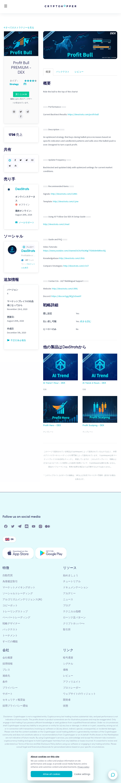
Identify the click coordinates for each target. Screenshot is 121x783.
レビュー (79, 72)
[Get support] (113, 775)
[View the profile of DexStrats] (9, 189)
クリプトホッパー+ (73, 623)
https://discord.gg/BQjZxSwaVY (66, 296)
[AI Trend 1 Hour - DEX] (60, 367)
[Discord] (26, 527)
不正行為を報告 (18, 340)
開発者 (67, 700)
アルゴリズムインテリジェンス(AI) (22, 599)
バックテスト (62, 72)
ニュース (68, 599)
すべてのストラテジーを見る (19, 27)
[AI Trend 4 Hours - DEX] (100, 367)
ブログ (67, 605)
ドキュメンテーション (75, 587)
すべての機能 (10, 641)
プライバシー (10, 688)
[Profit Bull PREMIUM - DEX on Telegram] (27, 111)
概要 (48, 72)
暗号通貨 (68, 658)
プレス (6, 670)
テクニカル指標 (72, 611)
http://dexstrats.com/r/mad (56, 224)
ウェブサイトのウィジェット (79, 694)
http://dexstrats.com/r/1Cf (76, 265)
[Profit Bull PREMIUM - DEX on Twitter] (20, 111)
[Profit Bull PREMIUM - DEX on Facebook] (20, 116)
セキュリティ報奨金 (14, 700)
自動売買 (8, 575)
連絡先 (6, 676)
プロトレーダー (72, 688)
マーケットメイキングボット (19, 587)
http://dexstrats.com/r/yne (65, 201)
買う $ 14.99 (21, 94)
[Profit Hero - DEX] (60, 410)
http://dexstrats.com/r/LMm (64, 193)
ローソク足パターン (74, 617)
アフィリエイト (72, 682)
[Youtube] (33, 527)
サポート (8, 694)
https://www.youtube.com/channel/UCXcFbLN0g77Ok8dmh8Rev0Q (74, 250)
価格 (65, 670)
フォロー (30, 247)
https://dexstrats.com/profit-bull (83, 114)
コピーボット (10, 605)
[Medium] (47, 527)
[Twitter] (12, 527)
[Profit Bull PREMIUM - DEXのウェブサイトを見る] (14, 111)
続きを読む (85, 321)
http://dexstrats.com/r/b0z (72, 258)
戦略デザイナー (11, 623)
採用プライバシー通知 (15, 706)
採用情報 (8, 664)
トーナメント (10, 635)
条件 (5, 682)
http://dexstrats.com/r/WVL (65, 288)
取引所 (67, 629)
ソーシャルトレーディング (18, 593)
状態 (65, 706)
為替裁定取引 (10, 581)
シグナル (68, 664)
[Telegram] (19, 527)
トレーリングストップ (15, 611)
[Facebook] (6, 527)
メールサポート (26, 222)
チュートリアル (72, 581)
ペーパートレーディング (16, 617)
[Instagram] (40, 527)
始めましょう (70, 575)
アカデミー (69, 593)
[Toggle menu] (6, 6)
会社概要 (8, 658)
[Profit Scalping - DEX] (100, 410)
